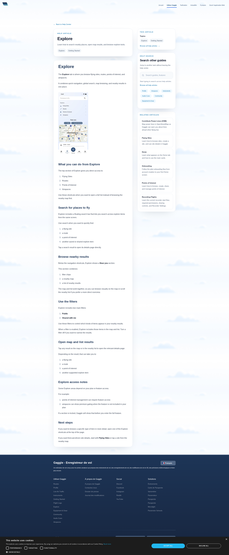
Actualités (193, 5)
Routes (56, 484)
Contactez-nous (91, 488)
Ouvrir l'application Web (217, 5)
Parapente (152, 499)
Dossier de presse (92, 491)
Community (158, 96)
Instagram (120, 491)
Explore (62, 51)
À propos (203, 5)
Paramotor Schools (155, 511)
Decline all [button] (204, 546)
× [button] (226, 539)
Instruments (166, 91)
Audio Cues (146, 96)
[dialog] (114, 546)
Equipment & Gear (148, 101)
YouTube (119, 499)
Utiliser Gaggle (172, 5)
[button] (58, 552)
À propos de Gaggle (92, 484)
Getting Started (74, 51)
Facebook (120, 488)
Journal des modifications (94, 495)
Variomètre (152, 491)
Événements (152, 484)
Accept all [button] (168, 546)
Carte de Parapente (155, 488)
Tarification (183, 5)
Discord (119, 484)
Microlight (151, 507)
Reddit (118, 495)
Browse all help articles (150, 46)
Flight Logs (57, 503)
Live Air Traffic (58, 491)
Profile (144, 91)
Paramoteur (152, 495)
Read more (107, 544)
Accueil (161, 5)
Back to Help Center (62, 24)
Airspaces (154, 91)
